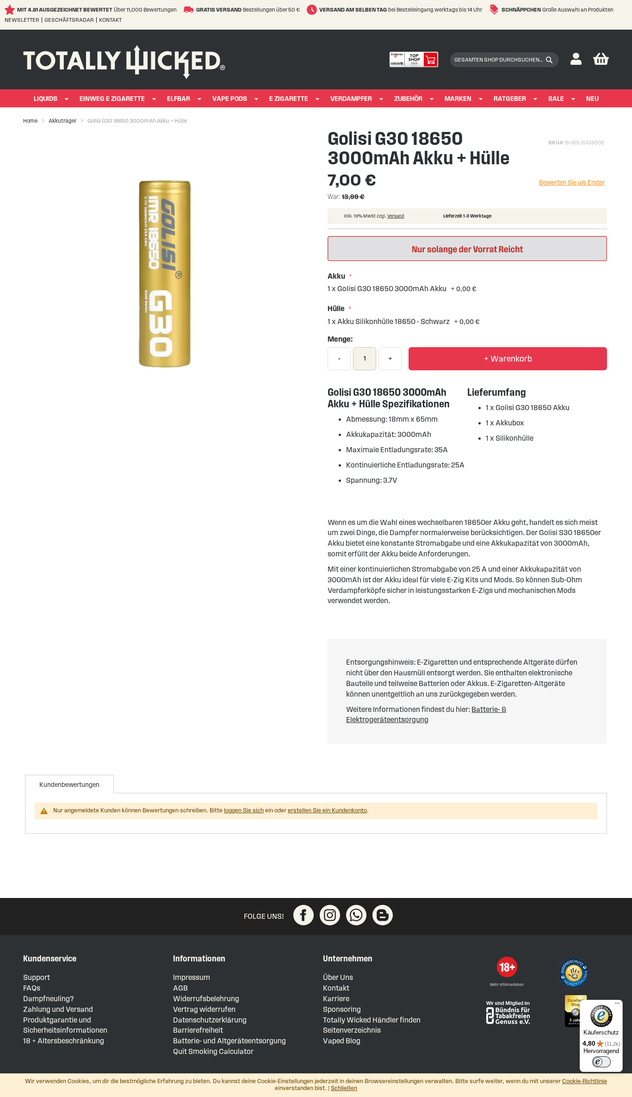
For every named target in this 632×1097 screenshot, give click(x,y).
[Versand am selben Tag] (313, 10)
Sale (556, 98)
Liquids (45, 98)
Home (30, 121)
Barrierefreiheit (198, 1030)
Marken (458, 98)
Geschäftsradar (69, 20)
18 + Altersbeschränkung (63, 1041)
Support (36, 977)
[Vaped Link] (382, 915)
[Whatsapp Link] (356, 915)
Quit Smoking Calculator (213, 1051)
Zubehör (408, 98)
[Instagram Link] (330, 915)
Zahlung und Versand (58, 1009)
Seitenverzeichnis (352, 1030)
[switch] (601, 1061)
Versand (395, 215)
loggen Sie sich (244, 810)
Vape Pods (229, 98)
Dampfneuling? (48, 999)
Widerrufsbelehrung (206, 999)
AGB (180, 988)
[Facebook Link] (303, 915)
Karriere (336, 999)
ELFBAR (178, 98)
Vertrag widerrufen (204, 1009)
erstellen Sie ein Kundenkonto (327, 810)
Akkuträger (62, 121)
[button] (576, 59)
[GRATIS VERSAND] (190, 9)
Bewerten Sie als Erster (572, 182)
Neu (592, 98)
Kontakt (110, 20)
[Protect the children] (575, 974)
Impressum (191, 977)
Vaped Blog (341, 1041)
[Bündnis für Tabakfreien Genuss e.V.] (507, 1011)
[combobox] (504, 59)
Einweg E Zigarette (112, 98)
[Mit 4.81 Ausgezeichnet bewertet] (11, 10)
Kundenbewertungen (69, 784)
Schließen (344, 1088)
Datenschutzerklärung (210, 1020)
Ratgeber (510, 98)
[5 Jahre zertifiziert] (575, 1011)
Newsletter (22, 20)
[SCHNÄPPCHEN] (495, 10)
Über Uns (338, 977)
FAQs (31, 988)
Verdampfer (351, 98)
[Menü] (617, 1005)
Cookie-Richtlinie (584, 1081)
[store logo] (124, 60)
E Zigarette (288, 98)
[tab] (69, 784)
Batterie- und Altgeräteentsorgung (229, 1041)
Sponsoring (342, 1009)
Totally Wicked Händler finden (372, 1020)
